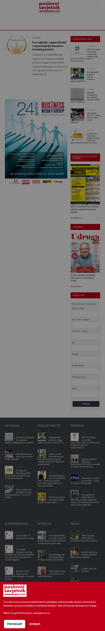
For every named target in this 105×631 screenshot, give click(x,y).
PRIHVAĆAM (14, 624)
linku (94, 605)
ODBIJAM (34, 624)
